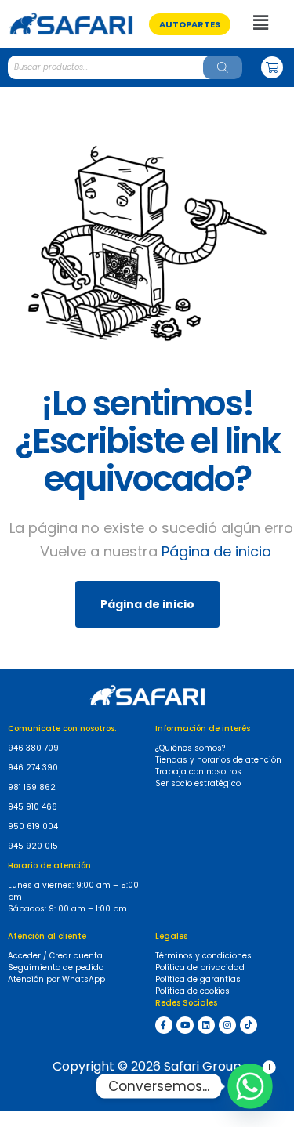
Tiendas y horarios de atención (218, 760)
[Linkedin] (206, 1025)
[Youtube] (185, 1025)
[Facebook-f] (163, 1025)
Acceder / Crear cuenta (55, 956)
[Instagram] (227, 1025)
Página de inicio (216, 551)
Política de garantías (198, 979)
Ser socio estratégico (198, 783)
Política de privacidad (200, 967)
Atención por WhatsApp (56, 979)
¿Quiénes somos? (190, 748)
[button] (189, 24)
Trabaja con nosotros (198, 771)
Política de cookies (192, 991)
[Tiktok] (248, 1025)
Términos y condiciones (203, 956)
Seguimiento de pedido (55, 967)
